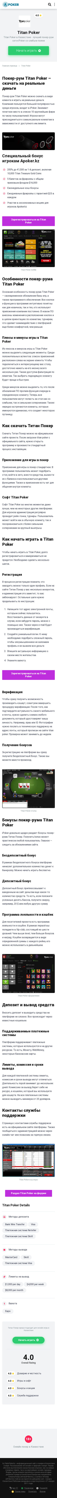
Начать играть (27, 50)
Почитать (32, 1491)
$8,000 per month (14, 1290)
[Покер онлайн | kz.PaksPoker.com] (10, 4)
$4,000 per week (35, 1284)
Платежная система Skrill (19, 1236)
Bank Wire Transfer (15, 1224)
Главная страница (9, 66)
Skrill (26, 1257)
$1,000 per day (12, 1284)
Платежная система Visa (18, 1263)
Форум (42, 1491)
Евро (8, 1311)
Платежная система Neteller (20, 1230)
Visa (33, 1224)
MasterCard (11, 1257)
